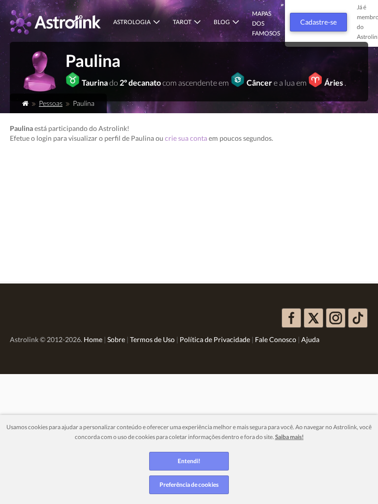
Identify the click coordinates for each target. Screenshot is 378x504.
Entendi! (189, 461)
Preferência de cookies (189, 484)
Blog (222, 22)
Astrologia (132, 22)
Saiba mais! (289, 437)
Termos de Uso (152, 339)
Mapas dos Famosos (266, 23)
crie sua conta (186, 138)
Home (93, 339)
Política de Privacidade (215, 339)
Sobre (116, 339)
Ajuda (310, 339)
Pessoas (51, 103)
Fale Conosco (275, 339)
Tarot (182, 22)
